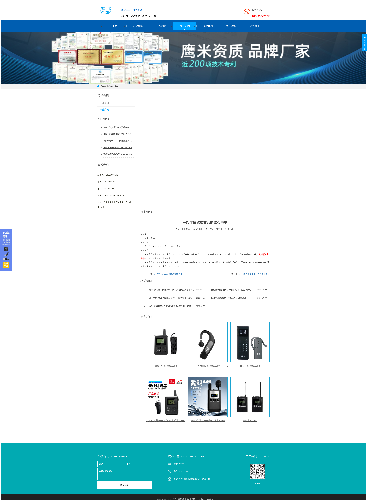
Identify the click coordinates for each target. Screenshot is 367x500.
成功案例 (208, 26)
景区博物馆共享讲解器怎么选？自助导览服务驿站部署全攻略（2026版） (119, 141)
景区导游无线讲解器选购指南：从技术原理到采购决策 (119, 127)
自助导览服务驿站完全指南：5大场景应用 (119, 147)
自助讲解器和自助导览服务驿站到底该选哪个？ (119, 134)
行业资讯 (116, 86)
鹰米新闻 (184, 26)
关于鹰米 (231, 26)
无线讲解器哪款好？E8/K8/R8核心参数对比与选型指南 (119, 154)
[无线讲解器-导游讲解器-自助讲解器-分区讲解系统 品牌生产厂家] (106, 10)
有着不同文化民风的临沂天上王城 (254, 274)
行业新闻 (104, 103)
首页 (114, 26)
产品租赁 (161, 26)
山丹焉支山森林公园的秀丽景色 (168, 274)
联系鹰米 (254, 26)
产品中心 (138, 26)
